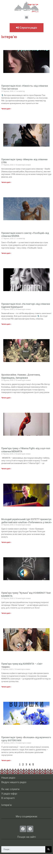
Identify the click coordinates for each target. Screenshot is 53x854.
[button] (26, 17)
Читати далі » (6, 109)
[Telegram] (30, 829)
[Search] (48, 849)
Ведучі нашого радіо (13, 782)
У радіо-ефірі (9, 793)
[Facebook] (23, 829)
